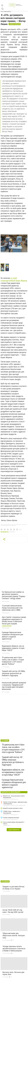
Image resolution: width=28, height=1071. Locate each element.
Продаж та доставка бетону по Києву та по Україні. (13, 887)
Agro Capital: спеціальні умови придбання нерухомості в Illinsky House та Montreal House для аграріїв (14, 620)
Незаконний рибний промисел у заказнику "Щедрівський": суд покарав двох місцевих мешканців (14, 686)
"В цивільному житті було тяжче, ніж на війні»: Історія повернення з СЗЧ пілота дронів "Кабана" (13, 660)
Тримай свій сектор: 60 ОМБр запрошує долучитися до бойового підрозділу (13, 673)
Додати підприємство (14, 829)
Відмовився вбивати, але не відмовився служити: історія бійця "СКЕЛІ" (13, 648)
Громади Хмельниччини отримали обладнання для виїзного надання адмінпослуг (12, 635)
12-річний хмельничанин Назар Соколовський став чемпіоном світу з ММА (12, 608)
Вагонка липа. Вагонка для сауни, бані (13, 973)
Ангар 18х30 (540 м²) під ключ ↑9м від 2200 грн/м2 (12, 911)
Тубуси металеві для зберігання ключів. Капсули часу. (13, 935)
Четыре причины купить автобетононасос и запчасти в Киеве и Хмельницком (13, 948)
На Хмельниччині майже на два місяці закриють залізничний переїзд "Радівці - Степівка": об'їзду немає (14, 595)
